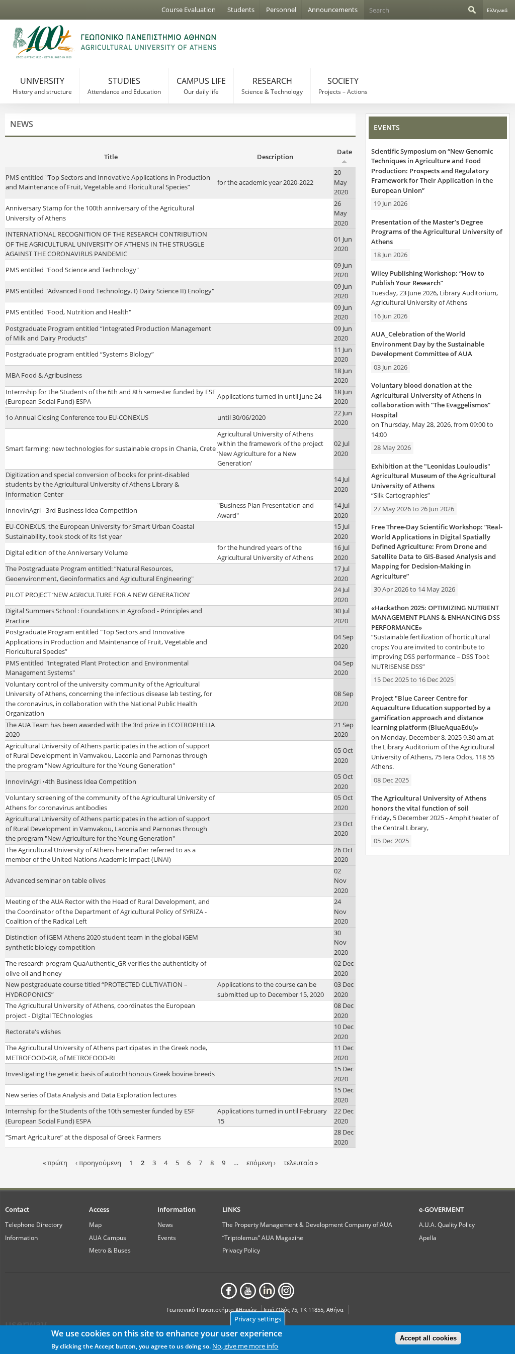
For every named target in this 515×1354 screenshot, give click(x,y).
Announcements (333, 9)
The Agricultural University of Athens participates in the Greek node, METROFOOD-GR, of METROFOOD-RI (106, 1052)
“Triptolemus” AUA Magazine (262, 1237)
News (165, 1224)
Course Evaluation (188, 9)
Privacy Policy (241, 1250)
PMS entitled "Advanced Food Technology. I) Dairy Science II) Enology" (110, 290)
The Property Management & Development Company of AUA (307, 1224)
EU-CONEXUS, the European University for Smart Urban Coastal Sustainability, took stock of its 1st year (100, 531)
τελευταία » (301, 1162)
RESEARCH (272, 85)
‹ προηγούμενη (98, 1162)
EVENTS (387, 127)
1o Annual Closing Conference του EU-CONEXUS (77, 417)
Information (21, 1237)
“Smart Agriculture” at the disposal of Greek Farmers (83, 1137)
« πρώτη (55, 1162)
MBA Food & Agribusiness (44, 375)
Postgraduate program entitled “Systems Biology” (80, 354)
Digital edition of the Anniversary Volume (67, 552)
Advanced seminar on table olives (56, 880)
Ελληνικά (497, 10)
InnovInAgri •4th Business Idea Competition (71, 781)
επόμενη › (261, 1162)
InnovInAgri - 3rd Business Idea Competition (71, 510)
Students (240, 9)
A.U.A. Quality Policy (447, 1224)
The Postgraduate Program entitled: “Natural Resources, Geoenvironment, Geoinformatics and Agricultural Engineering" (100, 573)
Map (95, 1224)
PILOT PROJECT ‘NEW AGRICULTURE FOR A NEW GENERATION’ (98, 594)
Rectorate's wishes (33, 1031)
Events (166, 1237)
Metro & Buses (110, 1250)
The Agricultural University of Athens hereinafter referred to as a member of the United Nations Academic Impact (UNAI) (101, 854)
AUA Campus (107, 1237)
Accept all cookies (428, 1338)
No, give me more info (245, 1345)
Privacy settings (257, 1318)
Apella (428, 1237)
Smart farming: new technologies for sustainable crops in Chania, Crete (111, 448)
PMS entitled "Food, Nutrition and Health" (68, 311)
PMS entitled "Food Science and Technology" (72, 269)
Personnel (281, 9)
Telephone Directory (33, 1224)
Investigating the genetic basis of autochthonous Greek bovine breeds (110, 1073)
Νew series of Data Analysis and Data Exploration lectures (91, 1094)
